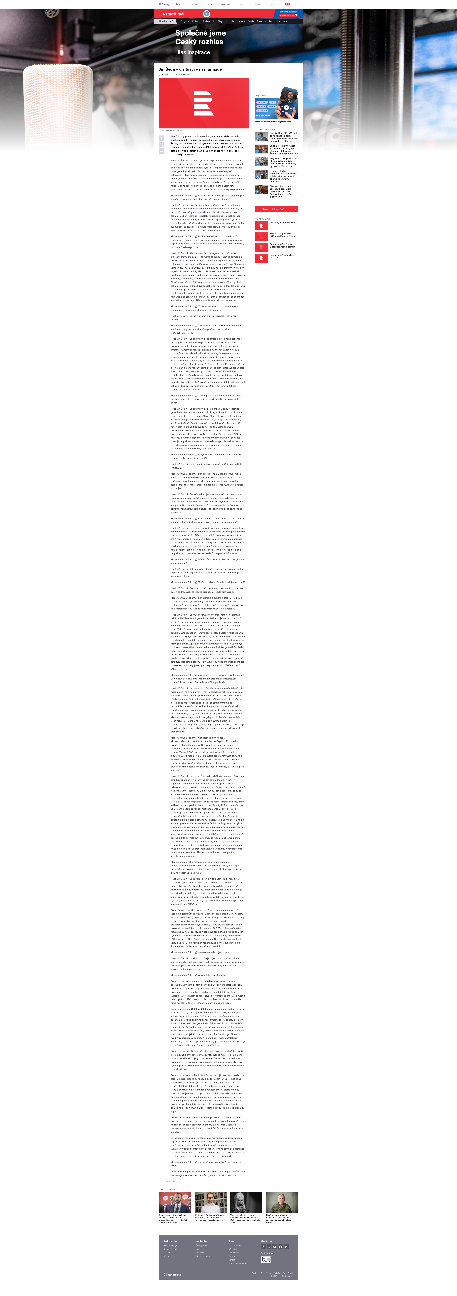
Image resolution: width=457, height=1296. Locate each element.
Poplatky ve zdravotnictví (283, 222)
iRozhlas (194, 4)
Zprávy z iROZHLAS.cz (170, 1189)
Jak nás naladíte (235, 1245)
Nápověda (233, 1249)
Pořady (196, 21)
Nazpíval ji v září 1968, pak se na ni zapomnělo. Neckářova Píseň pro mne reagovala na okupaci (283, 137)
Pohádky (260, 106)
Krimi (271, 102)
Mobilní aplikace (203, 1256)
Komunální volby (171, 1249)
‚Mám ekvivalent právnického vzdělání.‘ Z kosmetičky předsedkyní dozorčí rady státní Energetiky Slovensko (174, 1218)
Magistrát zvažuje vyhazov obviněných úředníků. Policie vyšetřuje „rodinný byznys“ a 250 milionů (283, 162)
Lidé (232, 21)
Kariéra (231, 1256)
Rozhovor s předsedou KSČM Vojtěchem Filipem (283, 234)
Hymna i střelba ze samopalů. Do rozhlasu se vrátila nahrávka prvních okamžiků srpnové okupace (283, 176)
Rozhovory (274, 21)
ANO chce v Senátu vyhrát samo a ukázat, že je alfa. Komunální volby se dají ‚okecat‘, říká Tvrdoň (210, 1217)
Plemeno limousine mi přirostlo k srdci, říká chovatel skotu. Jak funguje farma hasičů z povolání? (281, 191)
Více (286, 21)
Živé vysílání (261, 111)
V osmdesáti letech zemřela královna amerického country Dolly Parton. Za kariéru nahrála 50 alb (245, 1218)
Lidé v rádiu (233, 1253)
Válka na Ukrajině (171, 1245)
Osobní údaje (266, 1273)
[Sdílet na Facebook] (161, 138)
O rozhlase (256, 4)
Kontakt (231, 1260)
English (290, 1273)
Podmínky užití (279, 1273)
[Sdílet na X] (161, 144)
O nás (251, 21)
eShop (166, 1256)
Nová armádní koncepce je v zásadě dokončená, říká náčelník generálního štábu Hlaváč (278, 1218)
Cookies (255, 1273)
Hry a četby (261, 102)
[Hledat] (295, 4)
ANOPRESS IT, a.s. (193, 1175)
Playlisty (222, 21)
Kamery (241, 21)
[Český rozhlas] (169, 4)
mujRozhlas (225, 4)
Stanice (241, 4)
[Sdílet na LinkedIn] (161, 151)
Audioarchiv (209, 21)
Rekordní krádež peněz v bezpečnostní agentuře (282, 245)
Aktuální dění (166, 21)
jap (174, 1181)
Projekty (261, 21)
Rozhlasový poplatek (237, 1263)
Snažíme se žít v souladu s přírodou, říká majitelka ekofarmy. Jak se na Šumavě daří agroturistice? (284, 150)
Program (209, 4)
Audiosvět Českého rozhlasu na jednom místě (273, 122)
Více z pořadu (263, 219)
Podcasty (200, 1253)
